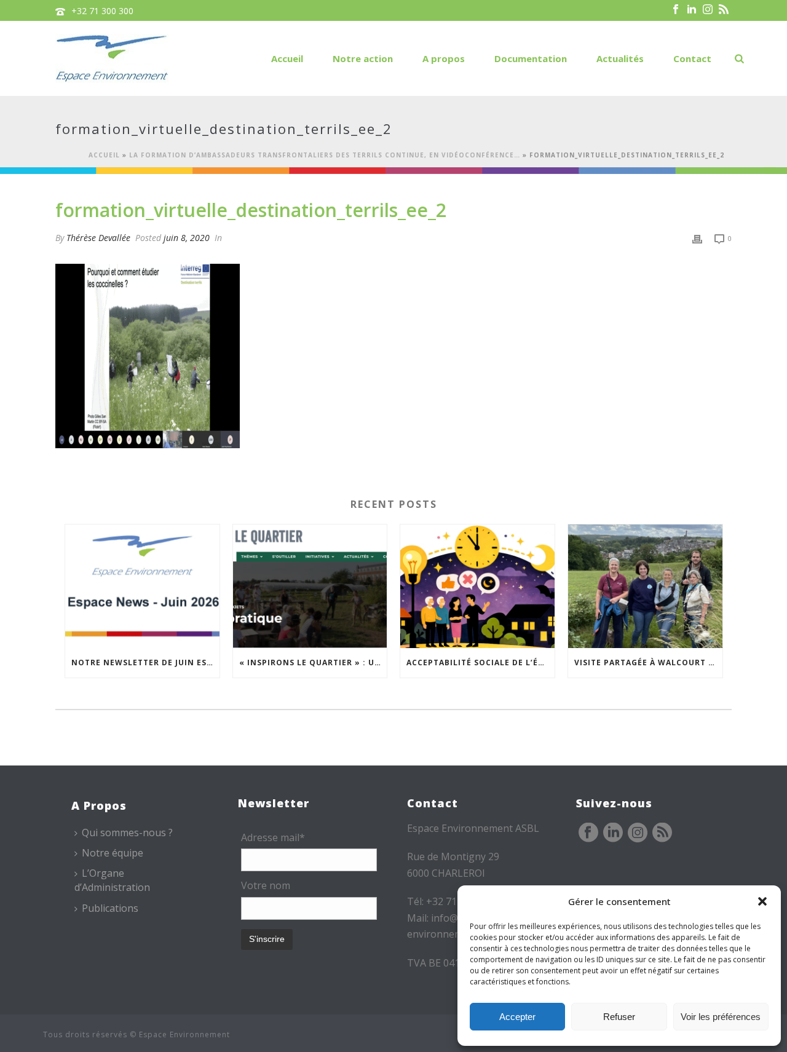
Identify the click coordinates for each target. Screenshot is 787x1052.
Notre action (363, 58)
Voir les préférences (721, 1016)
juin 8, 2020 (187, 237)
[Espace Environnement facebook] (588, 833)
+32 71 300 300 (102, 11)
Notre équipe (112, 853)
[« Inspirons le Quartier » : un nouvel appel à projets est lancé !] (310, 586)
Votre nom (265, 885)
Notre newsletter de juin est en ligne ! (145, 662)
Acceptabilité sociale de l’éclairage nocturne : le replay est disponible (480, 662)
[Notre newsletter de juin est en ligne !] (142, 586)
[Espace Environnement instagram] (637, 833)
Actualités (620, 58)
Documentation (530, 58)
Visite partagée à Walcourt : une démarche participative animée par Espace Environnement (648, 662)
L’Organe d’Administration (112, 880)
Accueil (287, 58)
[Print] (697, 238)
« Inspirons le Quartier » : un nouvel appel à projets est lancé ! (313, 662)
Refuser (619, 1016)
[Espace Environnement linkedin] (613, 833)
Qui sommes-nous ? (127, 832)
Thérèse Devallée (98, 237)
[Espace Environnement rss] (662, 833)
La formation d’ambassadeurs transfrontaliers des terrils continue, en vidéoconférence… (324, 155)
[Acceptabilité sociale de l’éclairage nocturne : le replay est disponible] (477, 586)
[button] (762, 901)
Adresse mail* (273, 837)
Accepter (517, 1016)
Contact (692, 58)
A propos (443, 58)
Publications (110, 908)
